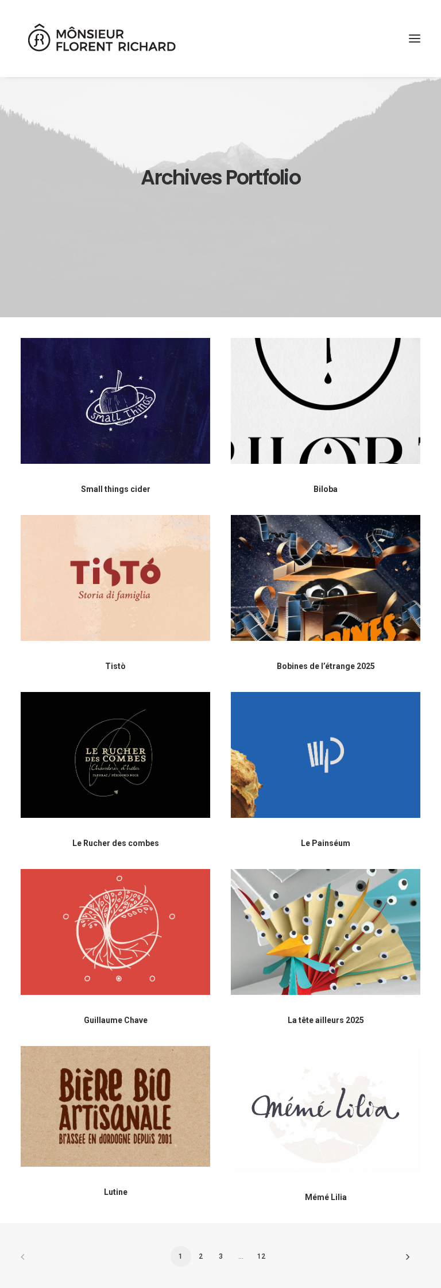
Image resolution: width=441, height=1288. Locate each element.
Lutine (115, 1192)
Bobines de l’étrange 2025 (326, 666)
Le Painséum (325, 843)
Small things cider (115, 489)
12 (261, 1256)
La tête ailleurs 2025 (326, 1020)
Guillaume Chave (116, 1020)
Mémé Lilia (326, 1197)
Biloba (326, 489)
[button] (414, 38)
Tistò (115, 666)
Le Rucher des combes (115, 843)
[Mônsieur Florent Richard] (101, 38)
